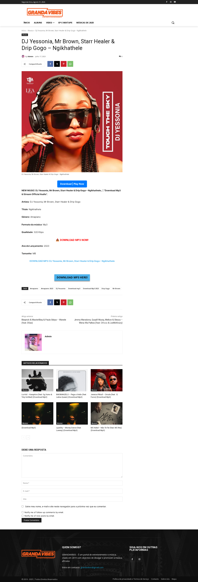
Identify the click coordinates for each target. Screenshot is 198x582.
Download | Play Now (72, 183)
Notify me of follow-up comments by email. (44, 512)
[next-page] (28, 437)
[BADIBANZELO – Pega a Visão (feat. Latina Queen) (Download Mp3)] (72, 380)
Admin (30, 56)
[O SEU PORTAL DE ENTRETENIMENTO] (45, 13)
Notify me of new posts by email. (39, 516)
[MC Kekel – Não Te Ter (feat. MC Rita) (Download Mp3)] (106, 413)
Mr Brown (116, 288)
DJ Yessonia (60, 288)
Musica (30, 30)
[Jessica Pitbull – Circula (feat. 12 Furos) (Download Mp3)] (106, 380)
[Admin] (23, 56)
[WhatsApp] (70, 64)
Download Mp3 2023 (91, 288)
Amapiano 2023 (47, 288)
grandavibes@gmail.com (92, 567)
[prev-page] (23, 437)
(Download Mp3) (29, 428)
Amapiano (34, 288)
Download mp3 (74, 288)
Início (24, 30)
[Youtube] (174, 2)
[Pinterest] (64, 64)
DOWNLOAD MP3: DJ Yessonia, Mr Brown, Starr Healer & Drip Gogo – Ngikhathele (72, 261)
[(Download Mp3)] (37, 413)
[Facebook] (166, 2)
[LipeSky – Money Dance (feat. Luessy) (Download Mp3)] (72, 413)
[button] (172, 22)
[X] (57, 64)
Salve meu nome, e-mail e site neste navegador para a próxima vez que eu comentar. (65, 506)
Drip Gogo (106, 288)
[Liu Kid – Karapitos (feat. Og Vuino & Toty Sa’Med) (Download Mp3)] (37, 380)
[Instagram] (170, 2)
